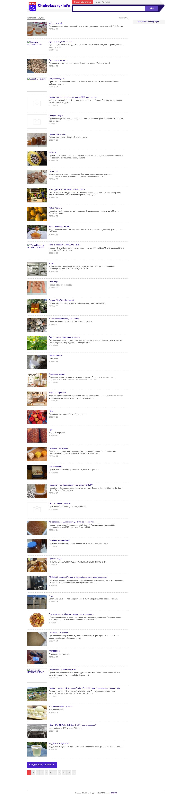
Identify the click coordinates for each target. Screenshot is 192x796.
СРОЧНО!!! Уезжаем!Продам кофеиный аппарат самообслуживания (78, 577)
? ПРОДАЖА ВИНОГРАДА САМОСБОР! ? (67, 189)
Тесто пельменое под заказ (60, 706)
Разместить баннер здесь (149, 22)
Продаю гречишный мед (59, 540)
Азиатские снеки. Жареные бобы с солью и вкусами (71, 614)
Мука (51, 263)
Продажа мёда (55, 559)
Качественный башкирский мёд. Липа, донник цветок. (72, 522)
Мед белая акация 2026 (59, 743)
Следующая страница (40, 764)
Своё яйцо (53, 282)
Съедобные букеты (57, 79)
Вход (98, 2)
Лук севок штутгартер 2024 (60, 42)
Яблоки (52, 411)
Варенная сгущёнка (57, 393)
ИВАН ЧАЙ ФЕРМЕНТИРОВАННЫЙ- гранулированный (72, 725)
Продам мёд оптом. (57, 134)
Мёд (51, 596)
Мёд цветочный (55, 23)
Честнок (52, 152)
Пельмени (53, 171)
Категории (31, 18)
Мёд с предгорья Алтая (59, 226)
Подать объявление (82, 2)
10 (69, 772)
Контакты (106, 2)
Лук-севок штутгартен (58, 60)
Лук (50, 429)
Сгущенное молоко (57, 374)
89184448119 (54, 651)
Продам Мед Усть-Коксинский (61, 300)
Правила (113, 793)
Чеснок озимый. (55, 356)
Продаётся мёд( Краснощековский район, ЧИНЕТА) (71, 485)
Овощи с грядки (56, 115)
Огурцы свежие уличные (59, 503)
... (74, 772)
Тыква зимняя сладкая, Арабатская (64, 319)
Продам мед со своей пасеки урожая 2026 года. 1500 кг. (73, 97)
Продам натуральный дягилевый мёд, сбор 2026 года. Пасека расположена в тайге (84, 688)
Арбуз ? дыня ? (55, 208)
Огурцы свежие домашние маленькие (65, 337)
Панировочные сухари (58, 448)
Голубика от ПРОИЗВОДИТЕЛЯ (62, 670)
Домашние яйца (55, 466)
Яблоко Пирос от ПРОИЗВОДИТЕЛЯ (64, 245)
